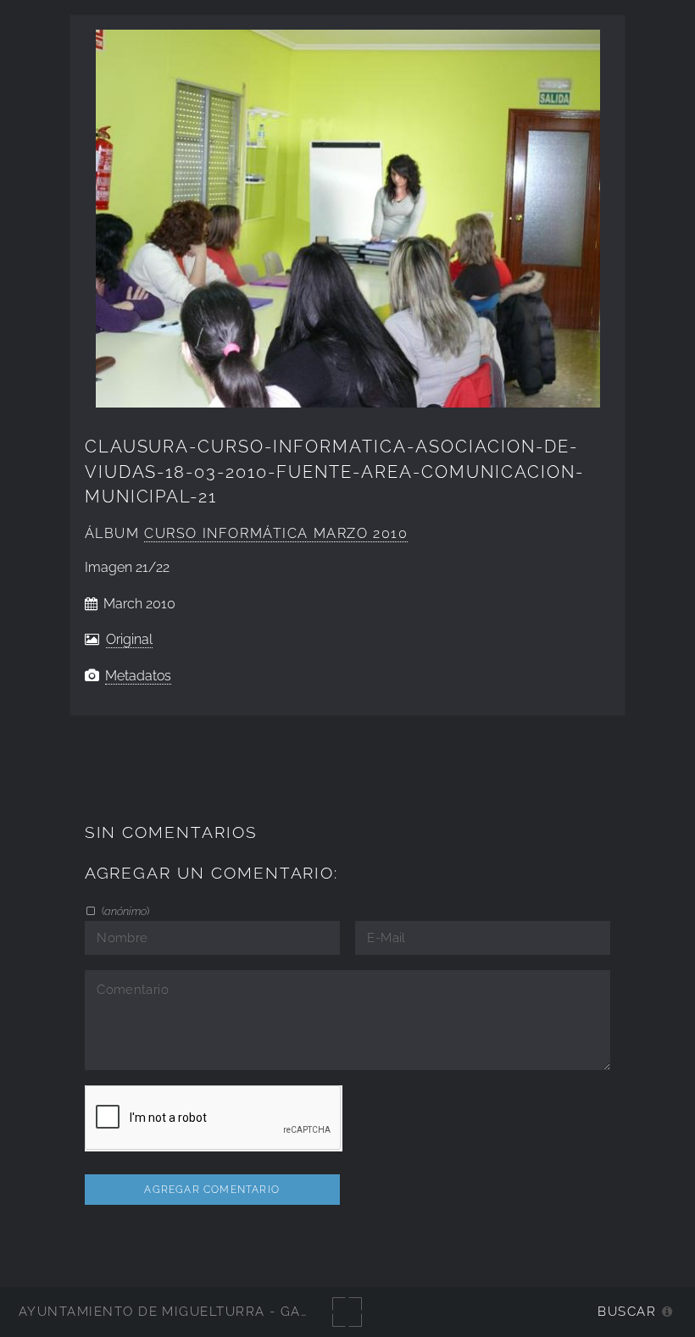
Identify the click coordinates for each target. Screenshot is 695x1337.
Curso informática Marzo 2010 (276, 533)
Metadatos (138, 676)
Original (129, 639)
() (124, 911)
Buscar (627, 1311)
